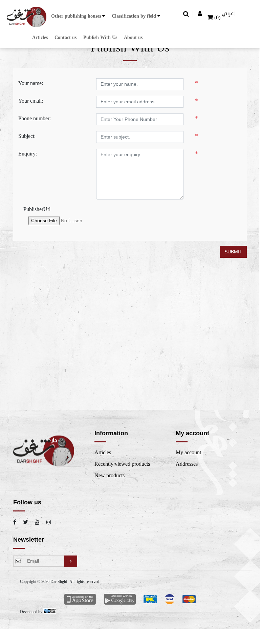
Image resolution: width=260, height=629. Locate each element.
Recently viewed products (122, 464)
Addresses (187, 464)
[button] (78, 16)
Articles (40, 37)
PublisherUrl (36, 209)
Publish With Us (100, 37)
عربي (228, 13)
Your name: (30, 83)
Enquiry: (27, 154)
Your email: (30, 101)
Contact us (66, 37)
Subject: (27, 136)
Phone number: (34, 118)
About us (133, 37)
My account (188, 452)
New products (109, 475)
